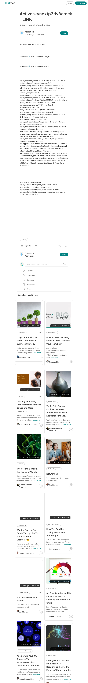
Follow (64, 33)
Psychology (52, 401)
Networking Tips (54, 469)
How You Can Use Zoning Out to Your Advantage (56, 532)
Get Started (81, 3)
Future (24, 239)
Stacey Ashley (54, 362)
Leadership (52, 332)
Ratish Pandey (24, 357)
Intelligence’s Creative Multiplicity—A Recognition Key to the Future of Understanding (58, 665)
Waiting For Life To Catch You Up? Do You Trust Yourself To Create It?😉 (28, 535)
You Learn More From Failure (27, 599)
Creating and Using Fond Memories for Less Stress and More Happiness (29, 406)
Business (22, 332)
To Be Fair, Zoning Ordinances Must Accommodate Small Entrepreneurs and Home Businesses (56, 411)
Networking (52, 474)
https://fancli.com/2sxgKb (40, 56)
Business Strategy (25, 651)
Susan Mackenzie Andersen (55, 430)
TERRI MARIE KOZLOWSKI (28, 425)
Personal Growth (53, 524)
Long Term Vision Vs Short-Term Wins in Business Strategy (27, 340)
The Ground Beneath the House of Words (27, 470)
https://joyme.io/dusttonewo (30, 182)
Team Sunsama (54, 549)
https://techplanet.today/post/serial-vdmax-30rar (38, 185)
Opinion (51, 588)
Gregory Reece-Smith (27, 553)
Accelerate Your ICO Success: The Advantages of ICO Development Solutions (28, 661)
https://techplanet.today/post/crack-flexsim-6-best (39, 190)
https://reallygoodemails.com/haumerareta (35, 187)
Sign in (70, 3)
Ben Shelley (53, 485)
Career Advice (23, 592)
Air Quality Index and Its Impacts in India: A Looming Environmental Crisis (58, 598)
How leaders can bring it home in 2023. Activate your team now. (58, 340)
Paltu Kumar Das (55, 616)
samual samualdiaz (26, 679)
